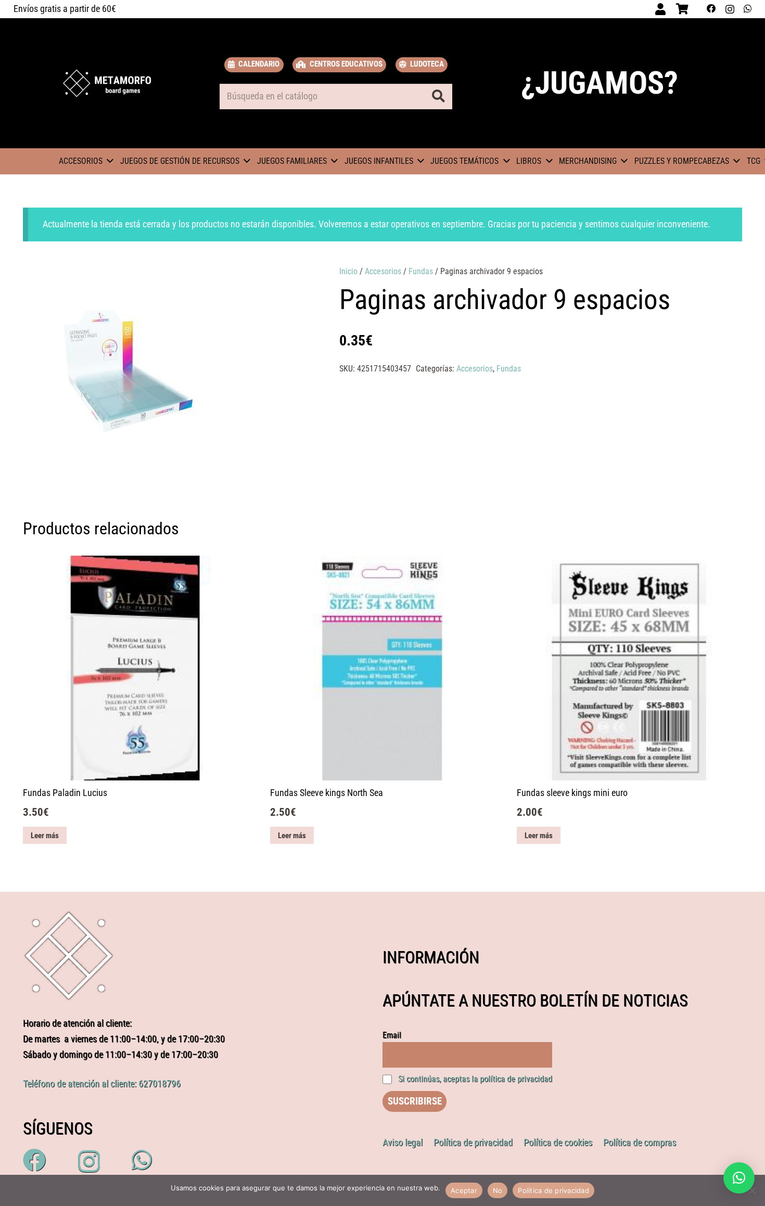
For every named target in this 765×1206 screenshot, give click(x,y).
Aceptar (464, 1190)
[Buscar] (438, 96)
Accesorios (383, 271)
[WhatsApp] (747, 9)
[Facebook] (711, 9)
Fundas (421, 271)
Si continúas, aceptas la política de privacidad (475, 1079)
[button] (278, 283)
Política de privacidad (553, 1190)
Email (391, 1035)
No (498, 1190)
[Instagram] (729, 9)
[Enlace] (107, 83)
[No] (752, 1190)
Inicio (348, 271)
